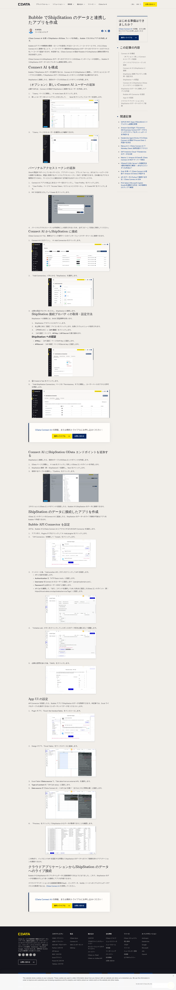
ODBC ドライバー (58, 938)
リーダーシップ (111, 951)
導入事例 (127, 941)
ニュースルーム (111, 945)
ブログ (126, 945)
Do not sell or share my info (144, 984)
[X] (23, 954)
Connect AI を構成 (128, 54)
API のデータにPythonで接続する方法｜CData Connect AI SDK (134, 178)
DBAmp (72, 948)
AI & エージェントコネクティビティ (96, 948)
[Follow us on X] (106, 31)
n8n (143, 951)
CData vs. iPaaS (93, 955)
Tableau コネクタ (57, 964)
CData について (111, 938)
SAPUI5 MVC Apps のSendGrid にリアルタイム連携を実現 (134, 123)
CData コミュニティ (130, 938)
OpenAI (144, 954)
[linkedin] (19, 954)
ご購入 (132, 4)
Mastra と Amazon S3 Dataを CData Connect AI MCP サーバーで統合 (134, 158)
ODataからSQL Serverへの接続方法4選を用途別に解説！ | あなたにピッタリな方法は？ (134, 165)
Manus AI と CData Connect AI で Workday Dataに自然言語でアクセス (134, 147)
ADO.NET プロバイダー (59, 945)
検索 (137, 4)
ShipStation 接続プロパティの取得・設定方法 (135, 75)
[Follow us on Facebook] (102, 31)
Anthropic (145, 938)
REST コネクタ (56, 954)
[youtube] (27, 954)
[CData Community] (34, 954)
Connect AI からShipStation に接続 (134, 69)
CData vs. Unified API (95, 958)
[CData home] (25, 4)
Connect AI (73, 941)
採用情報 (109, 957)
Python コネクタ (57, 948)
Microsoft (145, 948)
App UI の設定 (128, 98)
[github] (30, 954)
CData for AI (103, 4)
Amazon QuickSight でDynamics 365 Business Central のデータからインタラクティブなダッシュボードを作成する (134, 131)
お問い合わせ (149, 4)
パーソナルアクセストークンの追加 (134, 63)
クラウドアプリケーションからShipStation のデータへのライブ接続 (133, 103)
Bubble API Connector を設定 (134, 94)
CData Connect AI (43, 430)
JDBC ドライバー (57, 941)
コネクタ (91, 938)
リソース (127, 948)
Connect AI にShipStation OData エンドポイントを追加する (135, 84)
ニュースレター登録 (130, 951)
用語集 (126, 954)
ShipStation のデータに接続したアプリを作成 (133, 90)
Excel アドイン (57, 957)
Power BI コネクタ (58, 961)
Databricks (145, 941)
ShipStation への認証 (131, 80)
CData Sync (74, 938)
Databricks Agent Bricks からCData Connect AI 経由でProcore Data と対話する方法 (134, 140)
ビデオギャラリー (129, 957)
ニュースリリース (111, 941)
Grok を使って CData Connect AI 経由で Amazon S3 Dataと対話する (134, 172)
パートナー (91, 952)
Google (144, 945)
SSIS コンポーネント (76, 945)
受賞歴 (108, 948)
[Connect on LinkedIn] (109, 31)
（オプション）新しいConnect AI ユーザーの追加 (134, 58)
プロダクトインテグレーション (96, 942)
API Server (55, 951)
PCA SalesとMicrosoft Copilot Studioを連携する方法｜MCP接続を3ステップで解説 (134, 185)
